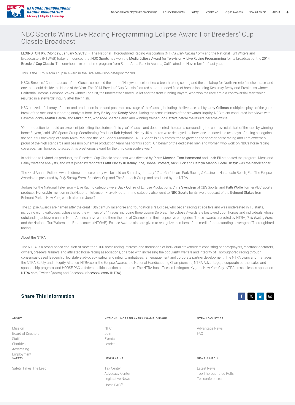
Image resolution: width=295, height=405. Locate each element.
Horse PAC (114, 385)
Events (110, 339)
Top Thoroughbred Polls (215, 373)
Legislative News (117, 379)
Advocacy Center (117, 373)
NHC (108, 328)
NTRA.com (29, 273)
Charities (18, 344)
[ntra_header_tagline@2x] (38, 6)
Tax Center (113, 368)
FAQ (200, 333)
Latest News (206, 368)
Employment (21, 354)
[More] (287, 12)
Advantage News (210, 328)
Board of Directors (25, 333)
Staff (15, 339)
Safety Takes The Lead (29, 368)
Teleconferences (209, 379)
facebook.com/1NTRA (103, 273)
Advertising (20, 349)
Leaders (110, 344)
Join (108, 333)
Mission (18, 328)
